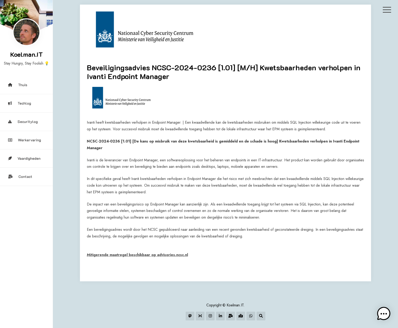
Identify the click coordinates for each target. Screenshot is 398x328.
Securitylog (28, 121)
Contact (25, 176)
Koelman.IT (26, 54)
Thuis (22, 84)
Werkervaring (29, 139)
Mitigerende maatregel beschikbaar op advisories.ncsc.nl (137, 254)
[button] (383, 313)
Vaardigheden (29, 158)
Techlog (24, 103)
